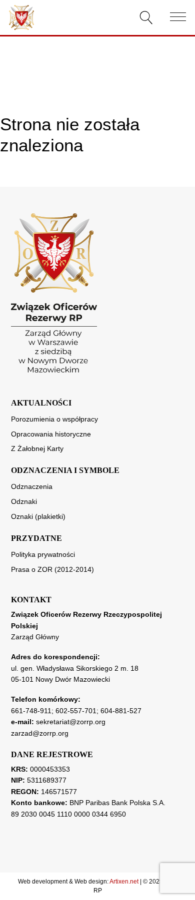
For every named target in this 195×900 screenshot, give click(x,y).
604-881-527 (121, 711)
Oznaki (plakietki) (38, 516)
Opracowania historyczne (51, 434)
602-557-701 (76, 711)
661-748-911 (31, 711)
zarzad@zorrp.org (39, 733)
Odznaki (24, 501)
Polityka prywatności (43, 554)
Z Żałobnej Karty (37, 448)
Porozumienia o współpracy (54, 419)
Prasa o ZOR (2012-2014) (52, 569)
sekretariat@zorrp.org (71, 722)
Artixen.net (124, 881)
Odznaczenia (31, 486)
